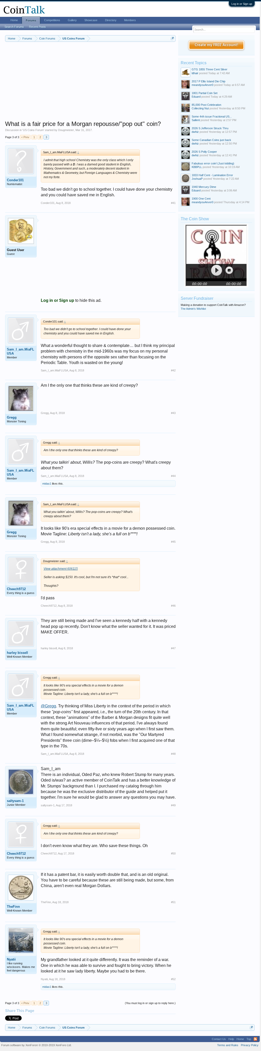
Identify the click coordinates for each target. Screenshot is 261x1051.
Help (231, 1039)
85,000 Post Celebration (206, 104)
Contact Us (219, 1039)
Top (248, 1039)
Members (130, 20)
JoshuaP (197, 178)
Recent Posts (37, 26)
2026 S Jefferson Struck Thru (210, 128)
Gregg (12, 417)
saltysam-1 (15, 801)
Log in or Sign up (241, 3)
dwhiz (195, 131)
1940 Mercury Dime (204, 186)
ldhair (195, 73)
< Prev (25, 137)
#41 (173, 202)
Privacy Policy (249, 1045)
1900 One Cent (201, 198)
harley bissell (17, 653)
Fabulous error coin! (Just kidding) (213, 163)
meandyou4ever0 (202, 84)
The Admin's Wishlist (193, 308)
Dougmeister (66, 130)
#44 (173, 475)
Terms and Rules (227, 1045)
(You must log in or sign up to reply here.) (150, 1003)
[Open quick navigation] (172, 38)
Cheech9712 (16, 589)
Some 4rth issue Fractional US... (212, 116)
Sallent (196, 120)
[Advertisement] (90, 84)
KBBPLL (197, 166)
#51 (173, 902)
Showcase (90, 20)
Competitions (52, 20)
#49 (173, 805)
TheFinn (13, 907)
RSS (255, 1039)
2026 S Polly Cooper (204, 151)
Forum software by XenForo (36, 1045)
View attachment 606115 (61, 568)
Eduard (196, 96)
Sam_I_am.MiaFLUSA (20, 351)
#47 (173, 648)
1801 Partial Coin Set (204, 93)
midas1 (46, 483)
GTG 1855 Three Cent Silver (209, 69)
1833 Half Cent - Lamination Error (212, 175)
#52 (173, 979)
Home (14, 20)
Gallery (72, 20)
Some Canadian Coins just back (211, 139)
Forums (31, 20)
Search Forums (14, 26)
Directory (110, 20)
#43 (173, 412)
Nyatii (11, 959)
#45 (173, 541)
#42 (173, 370)
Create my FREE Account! (216, 45)
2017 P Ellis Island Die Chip (208, 81)
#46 (173, 605)
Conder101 (15, 180)
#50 (173, 853)
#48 (173, 753)
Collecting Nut (200, 108)
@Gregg (48, 706)
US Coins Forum (33, 130)
